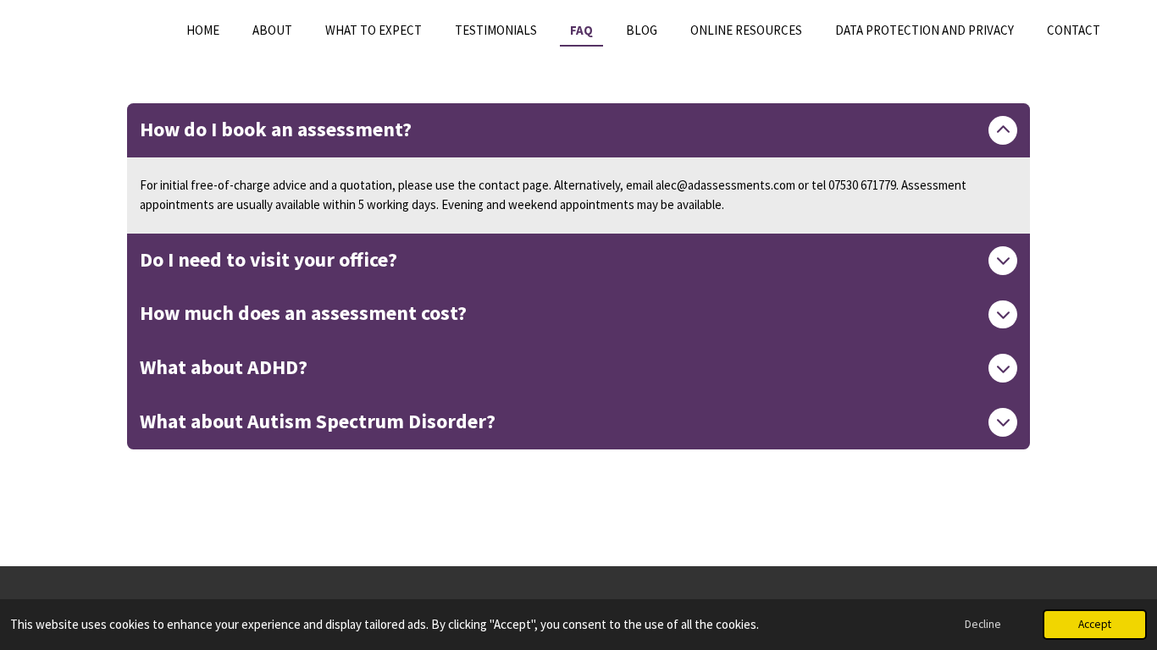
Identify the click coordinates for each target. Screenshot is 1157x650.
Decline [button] (983, 624)
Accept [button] (1094, 624)
